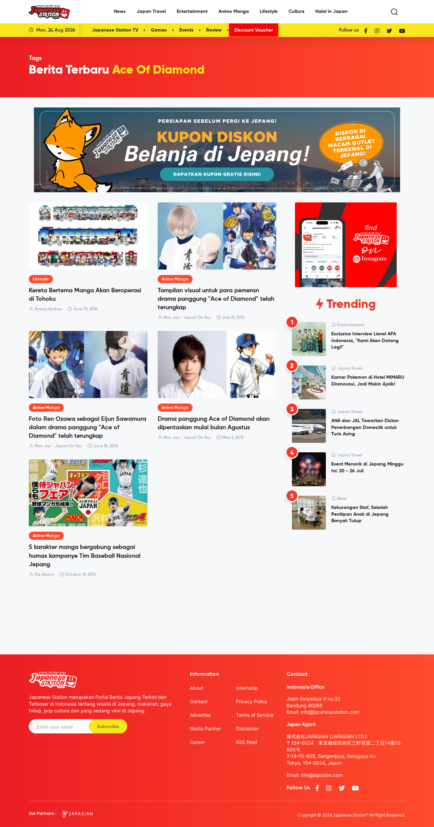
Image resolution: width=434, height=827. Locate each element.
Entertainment (192, 11)
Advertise (200, 715)
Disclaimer (247, 728)
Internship (247, 688)
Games (159, 30)
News (120, 11)
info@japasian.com (321, 775)
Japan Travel (151, 11)
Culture (296, 11)
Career (197, 742)
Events (186, 30)
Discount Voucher (253, 30)
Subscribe (108, 726)
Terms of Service (254, 715)
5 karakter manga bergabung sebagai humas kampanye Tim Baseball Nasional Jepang (84, 555)
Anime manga (175, 279)
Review (214, 30)
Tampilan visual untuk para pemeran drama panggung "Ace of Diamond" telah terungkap (216, 299)
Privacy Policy (251, 701)
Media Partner (205, 728)
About (196, 688)
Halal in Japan (331, 11)
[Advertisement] (346, 586)
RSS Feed (246, 742)
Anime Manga (233, 11)
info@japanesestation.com (330, 712)
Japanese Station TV (115, 30)
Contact (199, 701)
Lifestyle (269, 11)
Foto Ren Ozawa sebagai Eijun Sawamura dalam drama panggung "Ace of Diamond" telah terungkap (87, 427)
